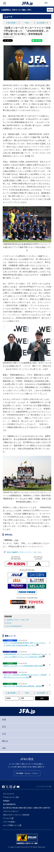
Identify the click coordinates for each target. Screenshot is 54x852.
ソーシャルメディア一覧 (43, 786)
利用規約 (6, 801)
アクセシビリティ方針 (11, 797)
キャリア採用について (11, 825)
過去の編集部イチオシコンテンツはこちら (24, 552)
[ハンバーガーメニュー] (4, 3)
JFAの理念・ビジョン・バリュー (27, 773)
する (4, 733)
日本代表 (8, 623)
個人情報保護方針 (9, 804)
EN (46, 3)
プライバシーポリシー (11, 811)
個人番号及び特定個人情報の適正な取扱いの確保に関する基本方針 (26, 808)
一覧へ (27, 22)
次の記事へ (41, 22)
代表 (4, 719)
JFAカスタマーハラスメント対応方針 (16, 815)
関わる (5, 740)
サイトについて (8, 793)
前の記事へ (12, 22)
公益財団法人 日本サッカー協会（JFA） (16, 9)
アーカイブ (7, 818)
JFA (4, 748)
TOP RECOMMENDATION (14, 626)
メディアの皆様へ (9, 822)
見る (4, 726)
